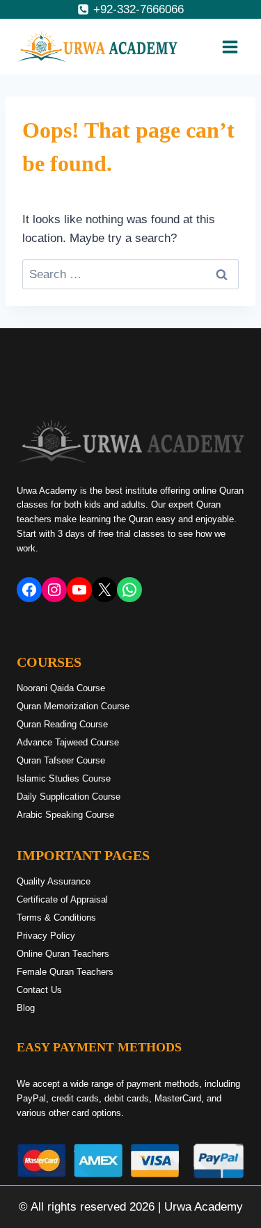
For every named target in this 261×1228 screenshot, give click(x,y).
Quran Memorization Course (73, 706)
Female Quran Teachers (65, 972)
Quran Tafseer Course (61, 760)
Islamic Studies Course (64, 778)
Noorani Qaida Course (61, 688)
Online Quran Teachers (63, 953)
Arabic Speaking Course (65, 814)
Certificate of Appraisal (62, 899)
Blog (26, 1008)
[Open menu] (229, 46)
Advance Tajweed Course (68, 742)
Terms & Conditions (56, 917)
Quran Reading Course (62, 724)
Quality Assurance (53, 881)
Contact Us (39, 990)
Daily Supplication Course (68, 796)
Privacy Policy (46, 935)
